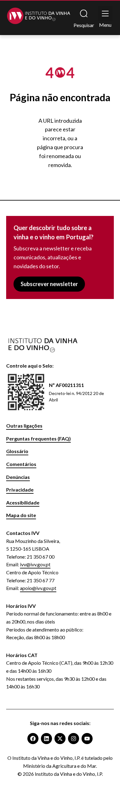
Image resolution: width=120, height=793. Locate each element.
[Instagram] (73, 738)
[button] (105, 13)
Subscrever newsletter (49, 284)
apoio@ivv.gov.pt (38, 588)
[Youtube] (87, 738)
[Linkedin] (46, 738)
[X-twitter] (60, 738)
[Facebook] (32, 738)
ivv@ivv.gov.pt (35, 564)
